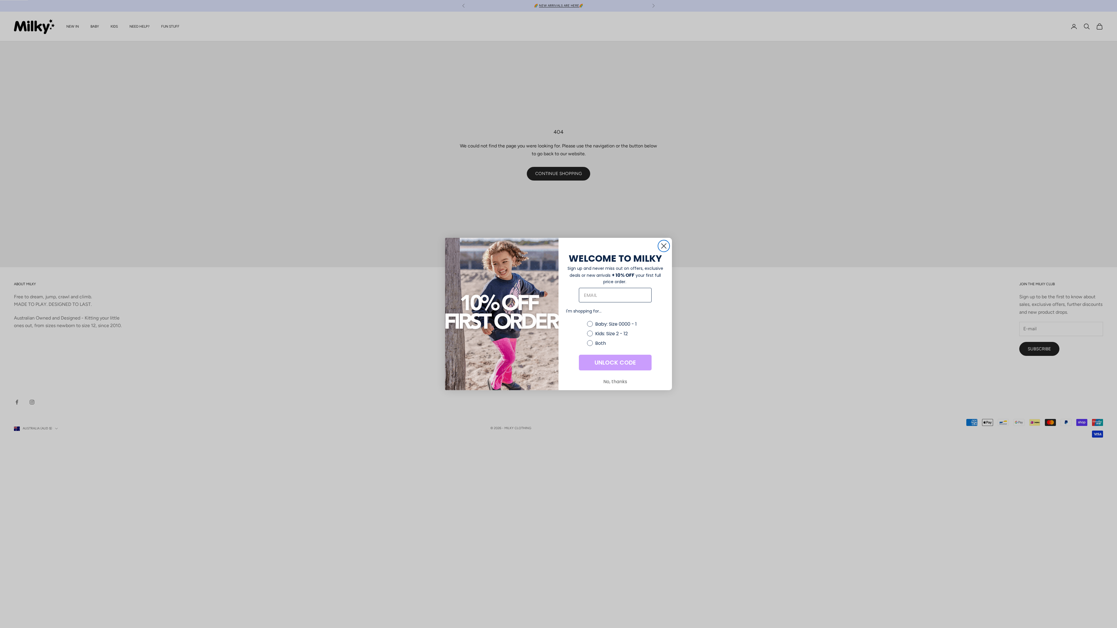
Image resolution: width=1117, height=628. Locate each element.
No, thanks (615, 381)
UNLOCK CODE (615, 362)
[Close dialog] (664, 246)
